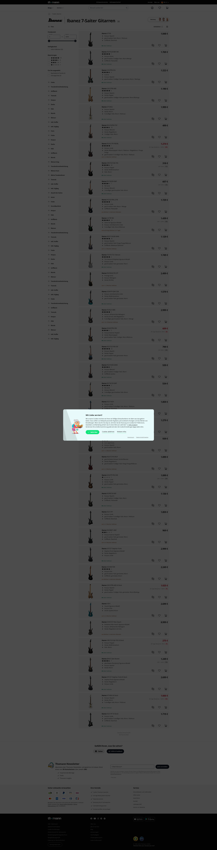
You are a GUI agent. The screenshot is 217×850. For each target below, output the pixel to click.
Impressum (130, 437)
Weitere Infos (121, 432)
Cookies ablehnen (108, 432)
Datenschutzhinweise (142, 437)
